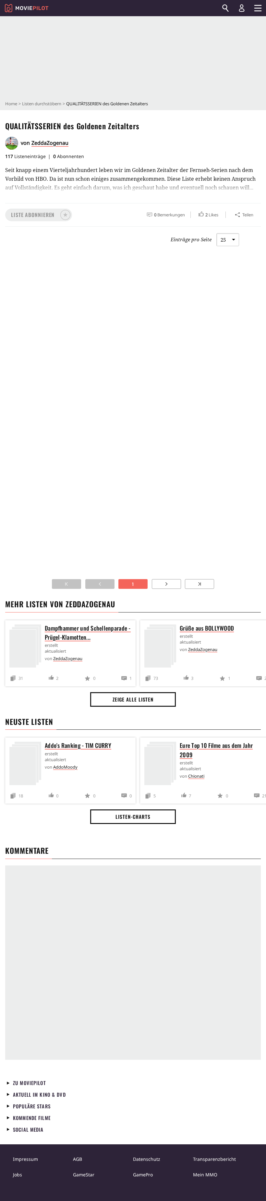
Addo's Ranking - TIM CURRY (78, 745)
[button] (38, 215)
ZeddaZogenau (49, 142)
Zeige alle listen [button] (133, 699)
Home (11, 104)
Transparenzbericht (214, 1159)
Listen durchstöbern (41, 104)
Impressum (25, 1159)
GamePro (143, 1175)
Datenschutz (146, 1159)
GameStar (83, 1175)
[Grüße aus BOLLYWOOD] (162, 647)
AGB (77, 1159)
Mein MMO (205, 1175)
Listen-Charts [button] (133, 816)
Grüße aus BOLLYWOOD (207, 628)
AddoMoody (65, 767)
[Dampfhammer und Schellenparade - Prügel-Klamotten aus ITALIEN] (27, 647)
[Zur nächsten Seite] (166, 584)
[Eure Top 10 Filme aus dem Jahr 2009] (162, 764)
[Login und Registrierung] (242, 8)
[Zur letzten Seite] (199, 584)
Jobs (17, 1175)
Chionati (196, 776)
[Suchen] (225, 8)
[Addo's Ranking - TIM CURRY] (27, 764)
